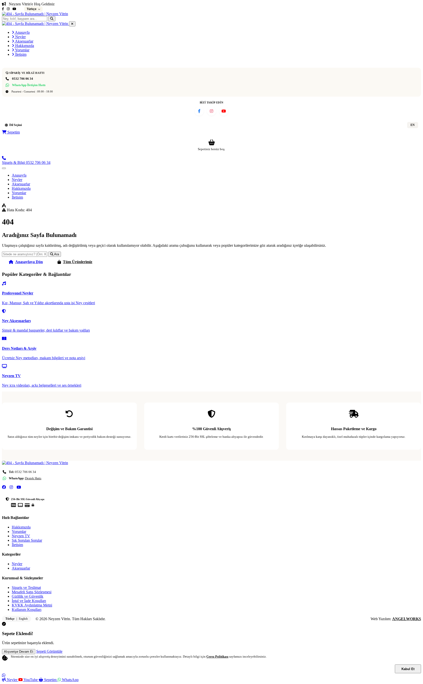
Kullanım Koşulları (26, 609)
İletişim (20, 54)
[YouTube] (14, 9)
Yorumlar (21, 50)
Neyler (20, 37)
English (23, 618)
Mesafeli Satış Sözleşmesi (31, 592)
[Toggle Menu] (4, 168)
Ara (56, 254)
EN (413, 125)
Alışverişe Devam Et (18, 651)
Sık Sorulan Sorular (27, 540)
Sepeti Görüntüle (49, 651)
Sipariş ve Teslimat (26, 587)
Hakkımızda (24, 46)
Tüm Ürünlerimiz (77, 262)
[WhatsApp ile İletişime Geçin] (3, 675)
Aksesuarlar (23, 41)
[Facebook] (3, 9)
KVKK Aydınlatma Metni (32, 605)
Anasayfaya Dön (29, 262)
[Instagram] (8, 9)
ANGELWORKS (406, 619)
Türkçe (9, 618)
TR (400, 125)
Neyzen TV (21, 536)
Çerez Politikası (217, 656)
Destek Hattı (33, 478)
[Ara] (51, 18)
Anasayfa (22, 32)
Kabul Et (407, 669)
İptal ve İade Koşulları (29, 601)
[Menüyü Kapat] (72, 23)
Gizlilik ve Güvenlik (27, 596)
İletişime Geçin (125, 262)
